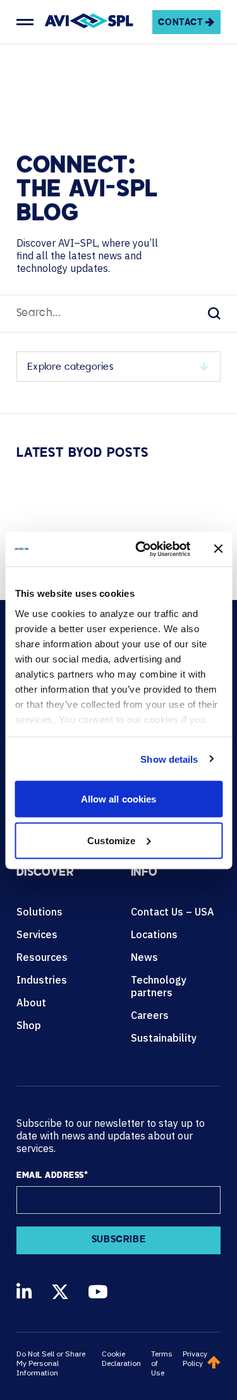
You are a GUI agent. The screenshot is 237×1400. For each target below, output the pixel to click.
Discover (45, 873)
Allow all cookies (119, 799)
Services (37, 934)
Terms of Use (162, 1363)
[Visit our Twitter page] (60, 1292)
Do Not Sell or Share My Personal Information (50, 1363)
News (144, 957)
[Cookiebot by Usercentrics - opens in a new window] (141, 549)
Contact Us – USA (172, 911)
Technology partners (158, 986)
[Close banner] (218, 548)
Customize (111, 840)
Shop (28, 1025)
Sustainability (164, 1038)
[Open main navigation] (24, 22)
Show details (169, 758)
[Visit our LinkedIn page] (24, 1292)
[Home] (89, 22)
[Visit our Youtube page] (98, 1292)
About (31, 1002)
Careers (150, 1015)
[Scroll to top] (214, 1363)
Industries (41, 980)
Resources (42, 957)
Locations (154, 934)
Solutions (39, 911)
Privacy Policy (195, 1358)
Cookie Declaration (121, 1358)
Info (144, 873)
